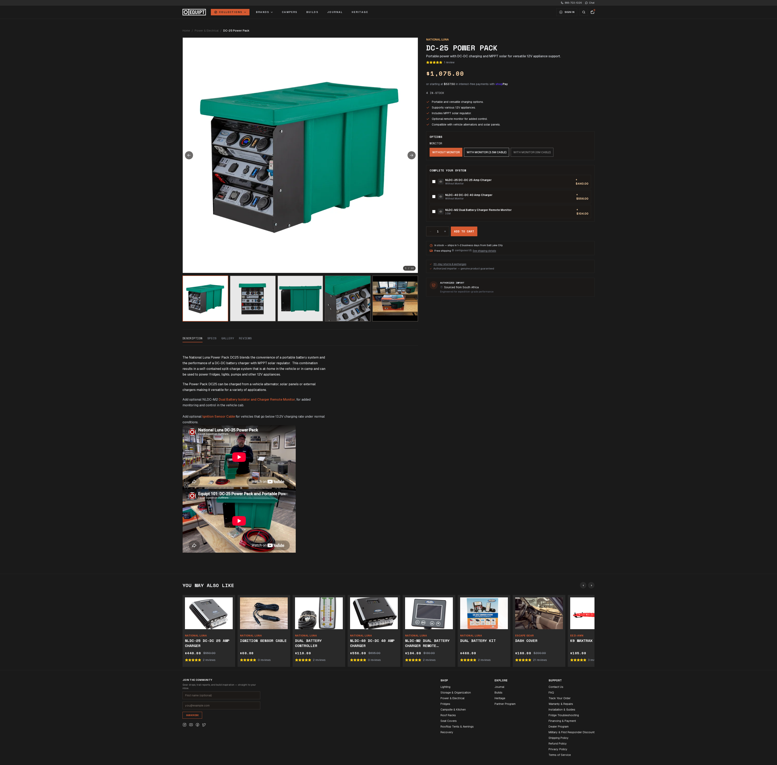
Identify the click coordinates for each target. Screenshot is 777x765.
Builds (312, 12)
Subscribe (192, 715)
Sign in (569, 12)
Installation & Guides (562, 709)
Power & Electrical (207, 30)
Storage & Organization (456, 692)
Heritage (360, 12)
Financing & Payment (562, 721)
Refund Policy (558, 743)
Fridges (445, 704)
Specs (212, 338)
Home (186, 30)
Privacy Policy (558, 749)
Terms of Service (560, 755)
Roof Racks (448, 715)
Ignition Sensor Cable (218, 416)
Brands (262, 12)
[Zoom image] (300, 155)
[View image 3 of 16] (300, 298)
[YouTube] (191, 725)
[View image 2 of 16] (253, 298)
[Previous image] (189, 155)
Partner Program (505, 704)
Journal (335, 12)
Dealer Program (559, 726)
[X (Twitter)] (204, 725)
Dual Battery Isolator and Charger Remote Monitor (257, 399)
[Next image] (412, 155)
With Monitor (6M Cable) (532, 152)
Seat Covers (449, 721)
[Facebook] (197, 725)
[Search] (584, 12)
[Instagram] (185, 725)
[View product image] (441, 181)
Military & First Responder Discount (571, 732)
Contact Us (556, 687)
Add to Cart (464, 231)
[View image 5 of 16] (395, 298)
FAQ (551, 692)
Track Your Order (560, 698)
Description (193, 338)
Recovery (447, 732)
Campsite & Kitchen (453, 709)
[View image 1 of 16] (205, 298)
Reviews (245, 338)
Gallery (227, 338)
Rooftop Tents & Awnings (457, 726)
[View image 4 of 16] (347, 298)
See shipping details (484, 250)
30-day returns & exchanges (449, 264)
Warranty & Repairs (561, 704)
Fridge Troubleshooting (564, 715)
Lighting (445, 687)
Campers (289, 12)
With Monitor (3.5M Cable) (486, 152)
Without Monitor (446, 152)
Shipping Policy (559, 738)
